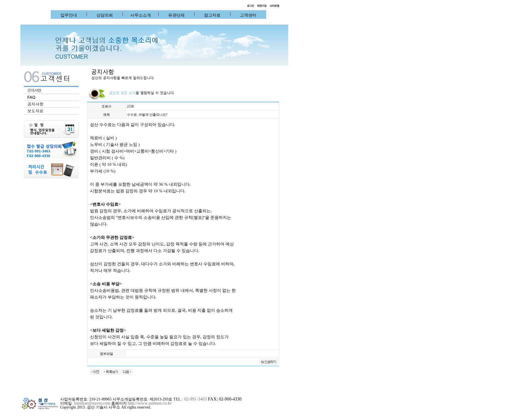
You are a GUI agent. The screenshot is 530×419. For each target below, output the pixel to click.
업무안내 (68, 15)
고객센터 (248, 15)
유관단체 (176, 15)
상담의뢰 (104, 15)
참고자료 (212, 15)
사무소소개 (140, 15)
